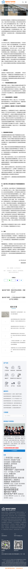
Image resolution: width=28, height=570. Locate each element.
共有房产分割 (15, 460)
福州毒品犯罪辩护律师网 (10, 565)
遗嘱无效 (11, 497)
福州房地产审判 (10, 494)
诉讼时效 (16, 495)
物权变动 (19, 485)
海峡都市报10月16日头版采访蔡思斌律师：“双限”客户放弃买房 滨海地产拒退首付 (18, 349)
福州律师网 (17, 565)
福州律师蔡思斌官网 (10, 562)
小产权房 (10, 472)
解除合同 (11, 496)
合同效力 (7, 464)
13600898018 (4, 535)
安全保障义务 (9, 270)
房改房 (11, 483)
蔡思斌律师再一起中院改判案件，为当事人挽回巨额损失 (18, 313)
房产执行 (6, 473)
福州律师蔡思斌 (20, 270)
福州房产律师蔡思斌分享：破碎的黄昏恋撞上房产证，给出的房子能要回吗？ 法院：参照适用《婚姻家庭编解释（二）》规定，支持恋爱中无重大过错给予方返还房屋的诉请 (13, 403)
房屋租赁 (7, 482)
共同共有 (7, 460)
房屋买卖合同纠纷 (10, 478)
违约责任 (6, 497)
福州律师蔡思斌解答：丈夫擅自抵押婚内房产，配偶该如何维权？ (13, 407)
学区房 (5, 471)
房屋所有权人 (8, 480)
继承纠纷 (21, 494)
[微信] (9, 280)
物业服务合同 (13, 485)
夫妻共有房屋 (19, 470)
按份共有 (6, 485)
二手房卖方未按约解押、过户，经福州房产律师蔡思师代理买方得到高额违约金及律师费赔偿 (18, 342)
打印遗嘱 (16, 483)
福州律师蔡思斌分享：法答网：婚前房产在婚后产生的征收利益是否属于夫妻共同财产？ (13, 394)
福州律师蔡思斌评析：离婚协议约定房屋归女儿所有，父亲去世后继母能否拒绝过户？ (13, 396)
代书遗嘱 (16, 458)
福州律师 (6, 487)
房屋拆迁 (17, 480)
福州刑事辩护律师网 (12, 563)
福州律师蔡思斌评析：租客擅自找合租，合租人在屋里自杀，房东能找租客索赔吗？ (13, 405)
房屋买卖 (12, 474)
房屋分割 (21, 478)
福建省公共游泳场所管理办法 (13, 272)
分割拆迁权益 (15, 462)
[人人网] (21, 280)
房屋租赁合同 (15, 481)
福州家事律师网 (21, 562)
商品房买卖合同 (10, 468)
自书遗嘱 (6, 495)
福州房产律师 (10, 492)
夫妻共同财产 (9, 470)
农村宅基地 (7, 462)
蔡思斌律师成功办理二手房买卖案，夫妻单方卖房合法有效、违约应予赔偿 (18, 327)
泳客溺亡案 (15, 270)
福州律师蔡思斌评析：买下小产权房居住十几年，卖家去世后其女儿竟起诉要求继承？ (13, 398)
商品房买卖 (8, 466)
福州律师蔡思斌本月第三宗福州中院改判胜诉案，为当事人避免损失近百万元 (18, 320)
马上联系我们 (14, 450)
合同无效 (14, 464)
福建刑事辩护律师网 (20, 563)
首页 (8, 12)
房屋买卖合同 (9, 476)
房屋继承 (7, 483)
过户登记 (23, 495)
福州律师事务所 (13, 487)
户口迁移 (17, 472)
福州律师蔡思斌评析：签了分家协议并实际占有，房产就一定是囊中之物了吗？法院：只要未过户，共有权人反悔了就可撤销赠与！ (13, 400)
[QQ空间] (17, 280)
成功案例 (12, 12)
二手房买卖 (8, 458)
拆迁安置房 (22, 483)
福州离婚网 (16, 562)
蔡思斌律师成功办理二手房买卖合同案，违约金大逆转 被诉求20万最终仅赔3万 (18, 335)
